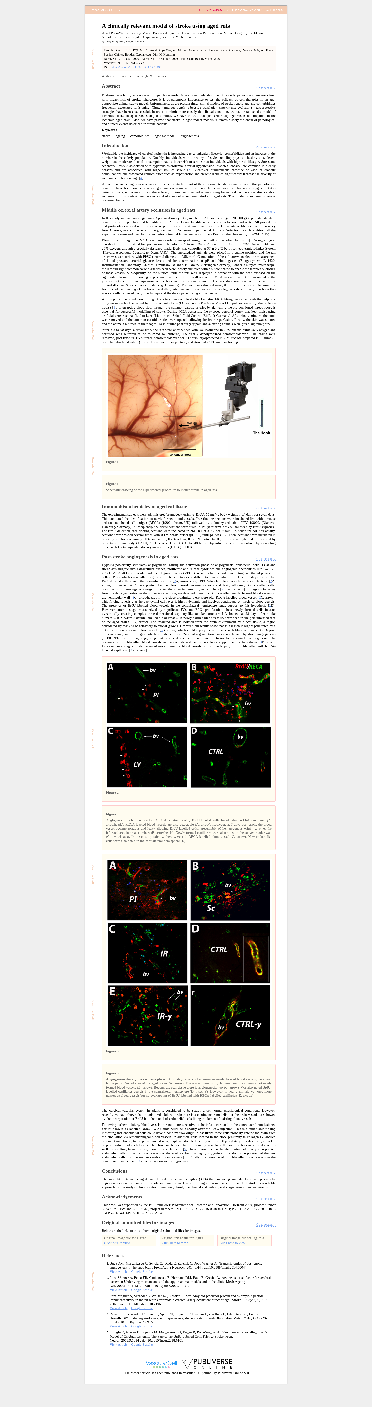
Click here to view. (117, 1243)
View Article (118, 1271)
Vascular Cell (106, 10)
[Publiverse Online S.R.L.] (206, 1369)
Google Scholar (142, 1271)
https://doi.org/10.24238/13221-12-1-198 (136, 67)
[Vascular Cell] (161, 1369)
